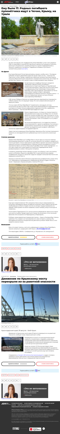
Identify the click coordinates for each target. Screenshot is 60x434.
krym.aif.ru (25, 69)
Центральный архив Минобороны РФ (43, 200)
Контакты (13, 405)
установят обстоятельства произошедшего (30, 355)
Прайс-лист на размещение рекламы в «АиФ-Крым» (29, 405)
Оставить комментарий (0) (48, 237)
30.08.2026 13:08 (5, 276)
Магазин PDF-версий (49, 403)
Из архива (54, 55)
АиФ (12, 323)
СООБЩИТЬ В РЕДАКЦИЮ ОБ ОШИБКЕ (41, 406)
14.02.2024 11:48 (4, 5)
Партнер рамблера (24, 428)
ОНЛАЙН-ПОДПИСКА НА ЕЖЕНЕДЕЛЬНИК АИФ (33, 403)
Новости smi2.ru (6, 272)
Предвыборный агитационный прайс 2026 (21, 406)
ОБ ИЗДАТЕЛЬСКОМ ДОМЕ (16, 403)
